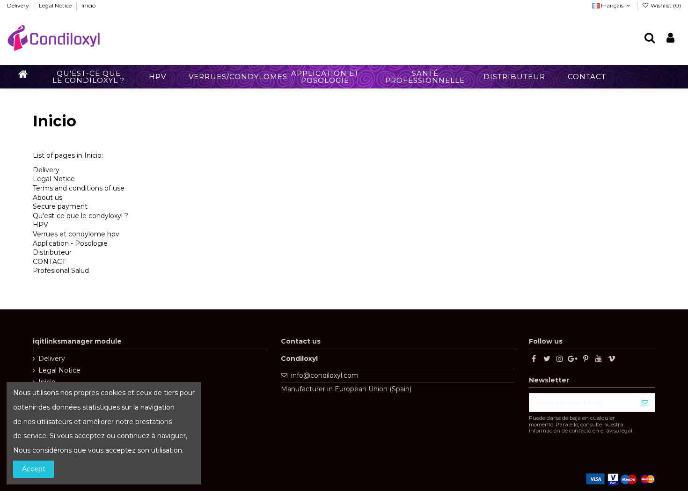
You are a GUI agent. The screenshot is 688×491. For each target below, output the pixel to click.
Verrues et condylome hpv (76, 234)
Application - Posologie (70, 243)
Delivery (18, 5)
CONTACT (49, 261)
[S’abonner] (645, 402)
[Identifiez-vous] (670, 38)
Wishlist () (665, 5)
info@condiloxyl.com (325, 375)
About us (47, 197)
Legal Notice (56, 5)
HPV (40, 224)
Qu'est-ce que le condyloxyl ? (80, 216)
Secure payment (60, 206)
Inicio (88, 5)
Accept (33, 469)
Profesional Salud (61, 270)
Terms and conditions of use (78, 188)
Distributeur (52, 252)
